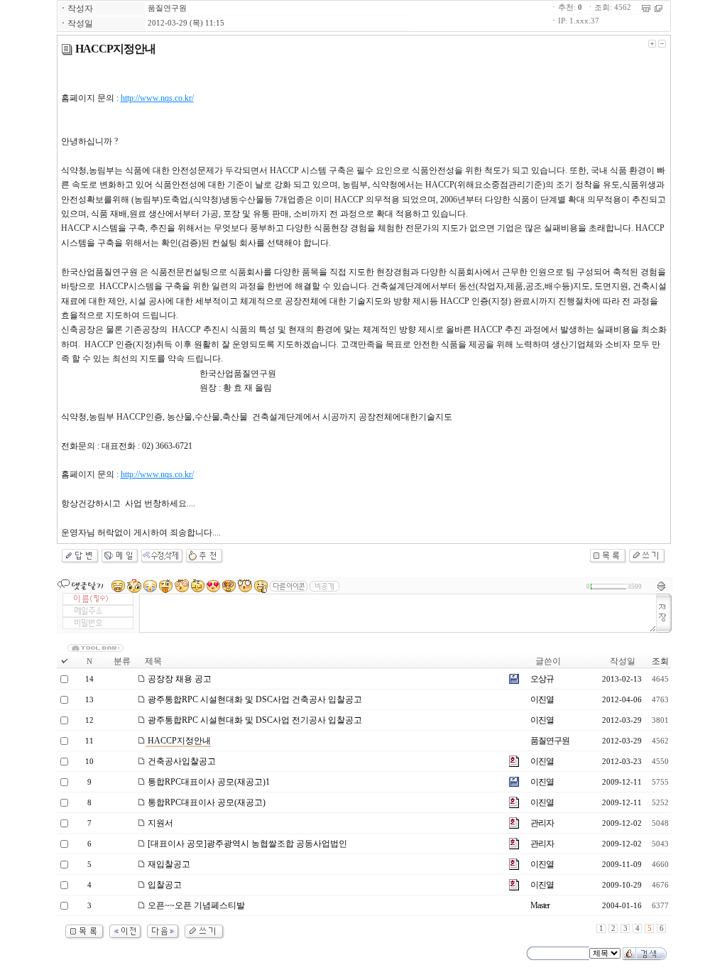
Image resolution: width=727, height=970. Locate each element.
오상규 (542, 679)
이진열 (542, 699)
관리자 (542, 823)
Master (540, 905)
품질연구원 (167, 8)
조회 (660, 661)
